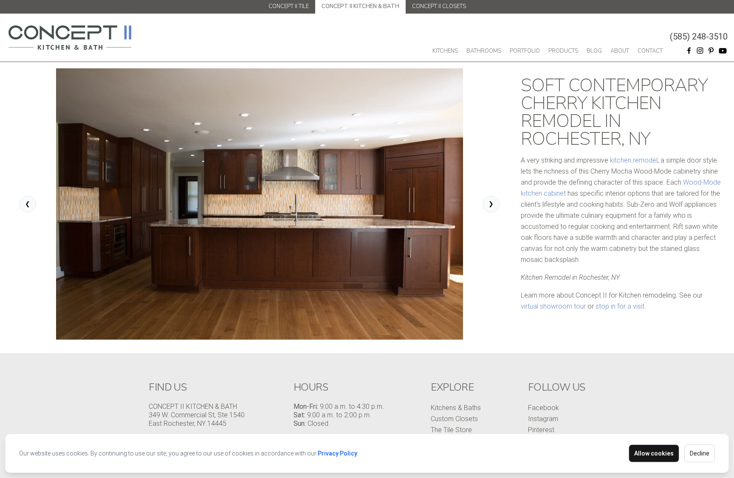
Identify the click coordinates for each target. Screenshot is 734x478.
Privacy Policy (337, 453)
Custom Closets (454, 419)
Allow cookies (654, 453)
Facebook (543, 408)
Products (563, 51)
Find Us (167, 387)
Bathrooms (483, 51)
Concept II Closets (439, 6)
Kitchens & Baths (456, 408)
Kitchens (445, 51)
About (619, 51)
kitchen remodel (634, 160)
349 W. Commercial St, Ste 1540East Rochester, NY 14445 (197, 419)
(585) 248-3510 (699, 36)
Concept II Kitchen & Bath (360, 6)
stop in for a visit (620, 306)
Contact (650, 51)
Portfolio (525, 51)
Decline (699, 453)
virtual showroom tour (553, 306)
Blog (594, 51)
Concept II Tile (288, 6)
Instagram (543, 419)
